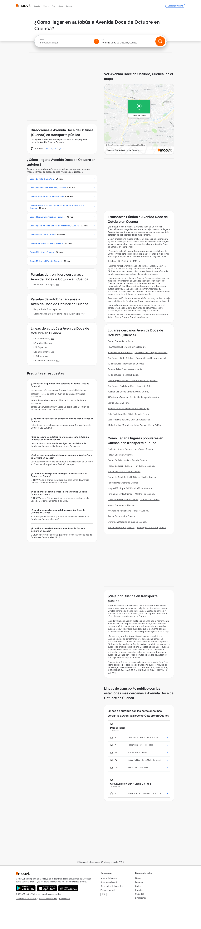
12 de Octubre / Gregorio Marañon (151, 352)
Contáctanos (64, 898)
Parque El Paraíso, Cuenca (120, 455)
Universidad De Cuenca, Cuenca (123, 499)
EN (103, 894)
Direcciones (140, 898)
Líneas (138, 878)
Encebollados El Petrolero (120, 352)
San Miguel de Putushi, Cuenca (151, 527)
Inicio (42, 40)
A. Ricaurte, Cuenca (149, 499)
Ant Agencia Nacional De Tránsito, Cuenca (128, 511)
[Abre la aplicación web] (68, 888)
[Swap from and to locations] (96, 41)
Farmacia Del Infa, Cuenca (120, 494)
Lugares (139, 882)
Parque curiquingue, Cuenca (121, 527)
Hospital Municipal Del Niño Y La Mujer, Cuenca (130, 488)
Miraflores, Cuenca (144, 449)
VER (57, 284)
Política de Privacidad (48, 898)
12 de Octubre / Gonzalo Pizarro (123, 375)
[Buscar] (160, 41)
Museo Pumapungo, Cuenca (121, 505)
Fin (103, 40)
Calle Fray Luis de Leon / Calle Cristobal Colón (129, 420)
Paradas (139, 890)
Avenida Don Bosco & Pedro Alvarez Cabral (128, 392)
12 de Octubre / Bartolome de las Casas (127, 425)
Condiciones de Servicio (26, 898)
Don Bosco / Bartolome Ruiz (121, 386)
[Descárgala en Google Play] (26, 888)
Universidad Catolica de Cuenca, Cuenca (127, 522)
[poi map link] (139, 119)
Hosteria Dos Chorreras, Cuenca (123, 483)
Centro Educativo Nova (118, 403)
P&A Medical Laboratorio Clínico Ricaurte (127, 347)
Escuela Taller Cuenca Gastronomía (125, 369)
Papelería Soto (144, 386)
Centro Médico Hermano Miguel (151, 358)
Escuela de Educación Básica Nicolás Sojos (128, 408)
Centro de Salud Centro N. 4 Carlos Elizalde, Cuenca (132, 477)
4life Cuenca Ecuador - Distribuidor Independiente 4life (134, 397)
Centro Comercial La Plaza (120, 341)
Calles (138, 886)
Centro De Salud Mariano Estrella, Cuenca (127, 460)
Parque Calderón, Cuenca (120, 466)
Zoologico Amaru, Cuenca (120, 449)
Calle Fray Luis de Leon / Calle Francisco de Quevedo (132, 380)
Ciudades (139, 894)
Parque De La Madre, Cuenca (121, 516)
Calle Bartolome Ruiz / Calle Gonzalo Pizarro (128, 414)
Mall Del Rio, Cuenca (144, 494)
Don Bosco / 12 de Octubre (120, 358)
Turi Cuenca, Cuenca (144, 466)
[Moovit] (23, 6)
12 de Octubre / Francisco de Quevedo (126, 364)
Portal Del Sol (154, 425)
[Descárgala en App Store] (47, 888)
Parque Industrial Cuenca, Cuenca (124, 471)
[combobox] (65, 42)
